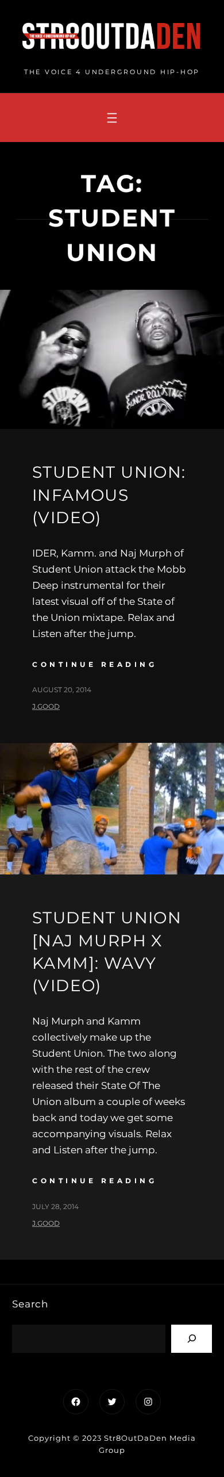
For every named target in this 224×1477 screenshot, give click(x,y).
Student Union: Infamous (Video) (109, 494)
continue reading (94, 664)
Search (30, 1304)
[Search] (191, 1339)
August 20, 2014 (61, 689)
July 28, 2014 (55, 1206)
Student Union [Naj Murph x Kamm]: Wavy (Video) (106, 951)
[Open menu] (112, 118)
